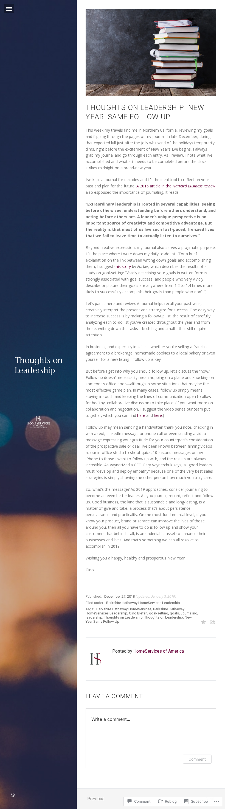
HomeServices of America (158, 651)
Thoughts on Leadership (123, 617)
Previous (96, 798)
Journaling (189, 613)
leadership (94, 617)
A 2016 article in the (175, 186)
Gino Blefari (138, 613)
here (141, 415)
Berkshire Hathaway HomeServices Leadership (143, 603)
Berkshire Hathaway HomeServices (123, 609)
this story (122, 266)
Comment (197, 759)
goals (174, 613)
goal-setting (158, 613)
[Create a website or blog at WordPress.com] (13, 795)
